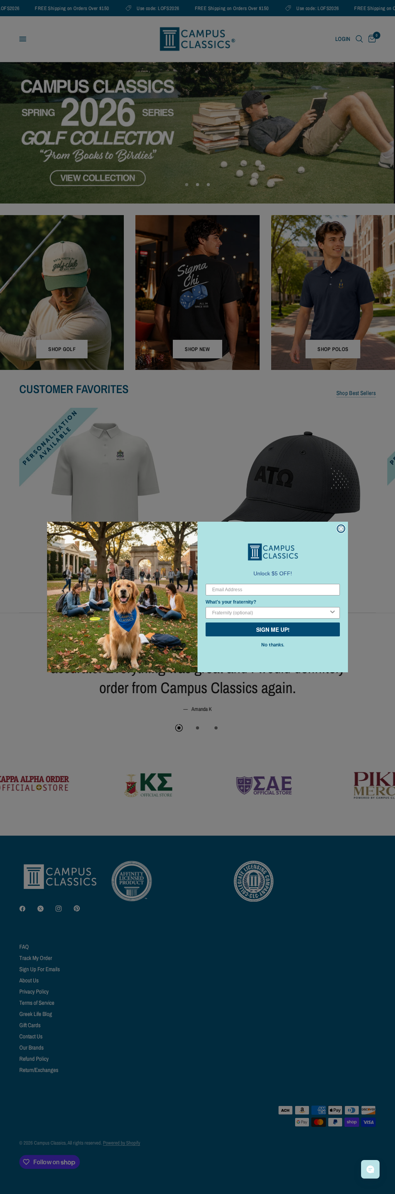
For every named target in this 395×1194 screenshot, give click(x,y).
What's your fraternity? (231, 602)
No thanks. (272, 645)
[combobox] (270, 612)
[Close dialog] (341, 529)
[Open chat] (370, 1169)
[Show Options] (332, 612)
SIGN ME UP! (273, 629)
